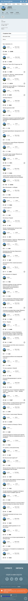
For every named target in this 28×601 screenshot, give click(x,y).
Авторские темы (6, 36)
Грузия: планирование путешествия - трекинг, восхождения (12, 228)
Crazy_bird (9, 590)
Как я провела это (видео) (10, 274)
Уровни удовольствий (8, 107)
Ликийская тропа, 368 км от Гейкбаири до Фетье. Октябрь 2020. (14, 86)
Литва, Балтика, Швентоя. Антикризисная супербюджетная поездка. (14, 468)
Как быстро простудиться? (10, 457)
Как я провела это (7, 44)
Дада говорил (6, 165)
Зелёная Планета (7, 97)
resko (15, 590)
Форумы (3, 4)
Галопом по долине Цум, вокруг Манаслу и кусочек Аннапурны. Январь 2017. (14, 311)
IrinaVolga (16, 78)
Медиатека (24, 4)
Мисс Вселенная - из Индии (10, 187)
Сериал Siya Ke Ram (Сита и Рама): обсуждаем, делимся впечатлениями (13, 176)
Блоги (14, 4)
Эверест (5, 54)
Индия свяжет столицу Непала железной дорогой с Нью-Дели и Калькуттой (14, 403)
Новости (9, 4)
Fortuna (16, 440)
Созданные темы (7, 33)
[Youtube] (16, 579)
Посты (4, 39)
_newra (8, 46)
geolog (12, 590)
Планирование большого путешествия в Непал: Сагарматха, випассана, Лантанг (13, 503)
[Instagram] (7, 579)
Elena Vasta (17, 46)
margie (19, 586)
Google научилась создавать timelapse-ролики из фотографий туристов (13, 491)
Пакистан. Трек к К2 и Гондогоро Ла (12, 64)
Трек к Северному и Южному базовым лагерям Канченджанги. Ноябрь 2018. (13, 299)
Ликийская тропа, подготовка (11, 197)
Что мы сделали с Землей (10, 368)
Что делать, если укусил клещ (11, 447)
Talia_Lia (16, 267)
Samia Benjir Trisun (22, 590)
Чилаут (18, 4)
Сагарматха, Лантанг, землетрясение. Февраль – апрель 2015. (13, 75)
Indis (16, 324)
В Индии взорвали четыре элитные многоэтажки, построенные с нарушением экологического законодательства (12, 286)
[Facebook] (21, 579)
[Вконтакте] (11, 579)
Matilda (5, 590)
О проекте (8, 568)
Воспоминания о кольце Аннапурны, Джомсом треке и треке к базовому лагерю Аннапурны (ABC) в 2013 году (12, 333)
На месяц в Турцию (8, 218)
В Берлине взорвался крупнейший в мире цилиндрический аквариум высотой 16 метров (14, 119)
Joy (17, 590)
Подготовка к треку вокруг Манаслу (12, 414)
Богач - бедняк (7, 322)
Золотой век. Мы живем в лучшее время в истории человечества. (14, 480)
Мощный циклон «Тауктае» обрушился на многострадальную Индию (14, 240)
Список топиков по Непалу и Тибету (12, 424)
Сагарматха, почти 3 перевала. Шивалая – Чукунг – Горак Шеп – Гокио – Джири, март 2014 (14, 391)
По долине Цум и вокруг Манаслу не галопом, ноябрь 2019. (12, 154)
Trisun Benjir (6, 592)
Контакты (19, 568)
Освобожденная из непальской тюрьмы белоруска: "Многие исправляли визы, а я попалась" (14, 436)
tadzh (16, 495)
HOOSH (16, 255)
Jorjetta (16, 460)
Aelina (16, 450)
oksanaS (16, 371)
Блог (3, 16)
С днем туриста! (7, 207)
